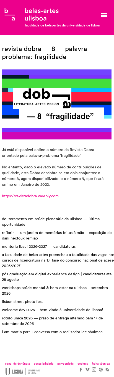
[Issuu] (100, 371)
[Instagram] (94, 371)
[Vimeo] (87, 371)
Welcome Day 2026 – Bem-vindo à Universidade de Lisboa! (52, 310)
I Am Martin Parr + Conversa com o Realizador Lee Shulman (52, 332)
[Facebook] (80, 371)
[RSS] (107, 371)
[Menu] (104, 15)
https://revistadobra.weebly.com (30, 196)
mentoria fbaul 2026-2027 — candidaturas (39, 247)
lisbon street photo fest (22, 302)
